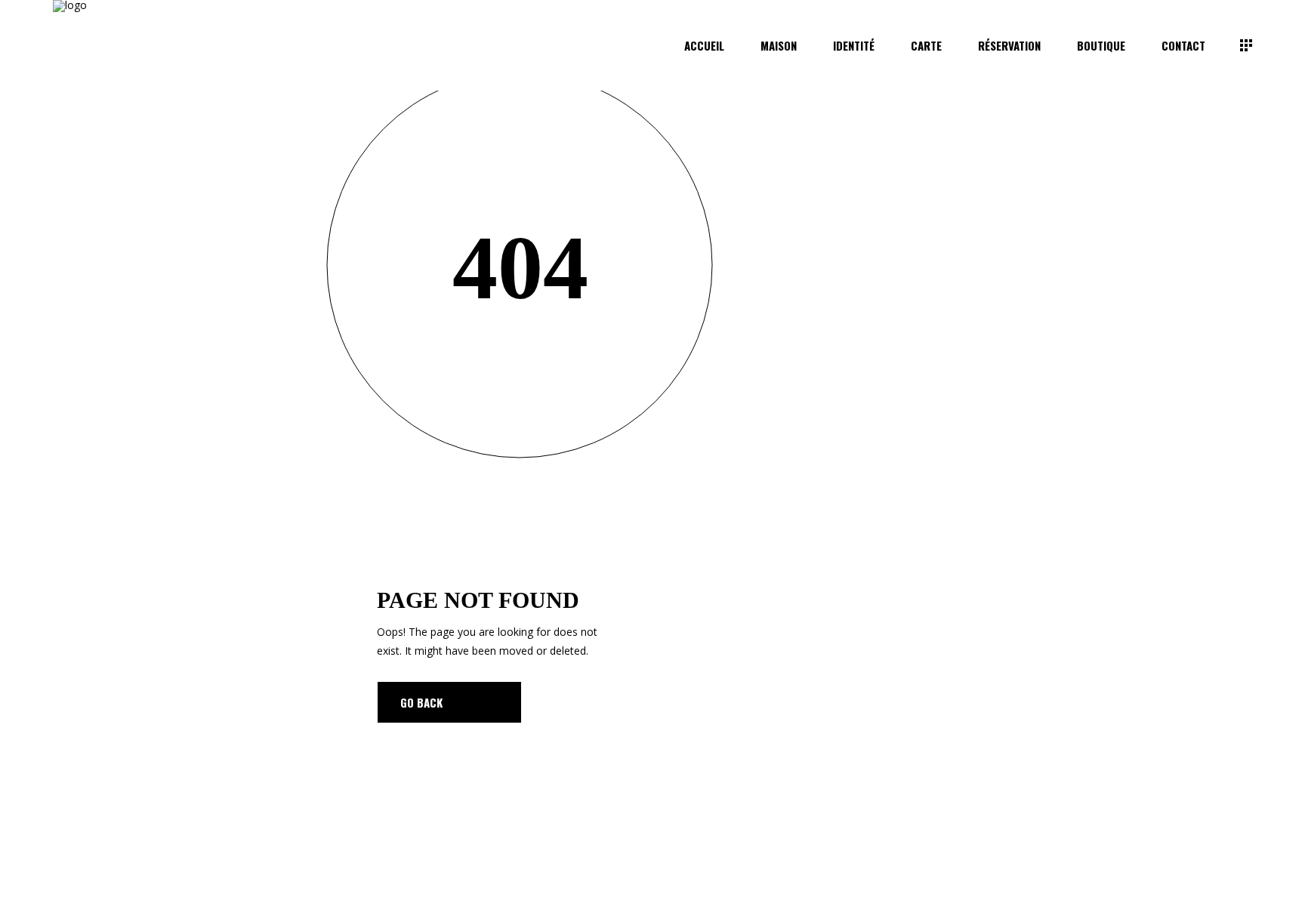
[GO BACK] (449, 702)
